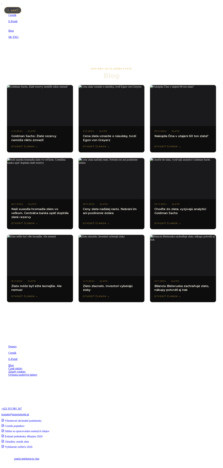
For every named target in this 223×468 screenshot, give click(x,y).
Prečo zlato (14, 18)
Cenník (12, 15)
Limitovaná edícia (18, 27)
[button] (111, 49)
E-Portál (12, 21)
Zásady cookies (16, 371)
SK (10, 37)
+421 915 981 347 (11, 408)
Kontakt (12, 33)
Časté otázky (15, 368)
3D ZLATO (15, 349)
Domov (12, 346)
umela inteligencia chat (26, 458)
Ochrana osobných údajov (22, 374)
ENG (16, 37)
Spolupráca (14, 24)
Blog (11, 30)
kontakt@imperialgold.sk (15, 414)
